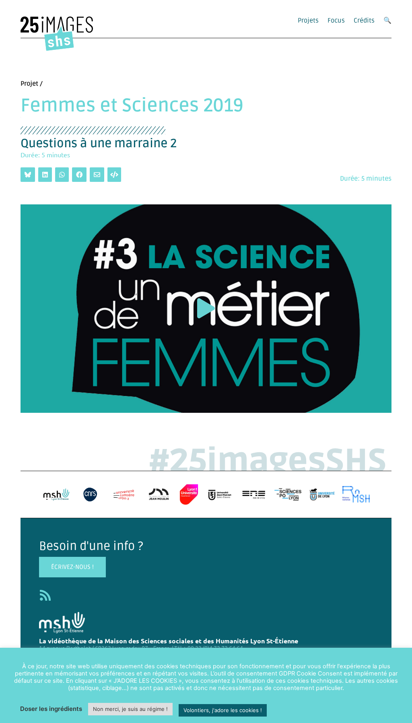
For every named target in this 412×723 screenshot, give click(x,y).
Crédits (364, 20)
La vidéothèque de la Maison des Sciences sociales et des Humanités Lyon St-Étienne (168, 640)
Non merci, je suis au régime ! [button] (130, 709)
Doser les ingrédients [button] (51, 709)
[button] (206, 308)
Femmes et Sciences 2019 (132, 106)
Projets (308, 20)
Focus (336, 20)
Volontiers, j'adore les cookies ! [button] (222, 710)
